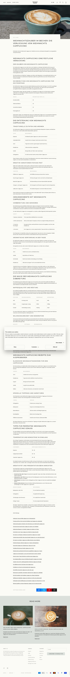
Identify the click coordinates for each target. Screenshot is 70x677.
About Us (41, 653)
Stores (41, 659)
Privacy (29, 655)
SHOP (4, 2)
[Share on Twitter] (44, 590)
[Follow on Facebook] (4, 668)
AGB (29, 653)
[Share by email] (54, 590)
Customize (34, 347)
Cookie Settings (31, 657)
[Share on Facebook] (38, 590)
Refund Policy (31, 659)
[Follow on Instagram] (7, 668)
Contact (41, 655)
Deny (15, 347)
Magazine (42, 651)
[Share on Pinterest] (49, 590)
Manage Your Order (32, 663)
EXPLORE (9, 2)
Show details (59, 342)
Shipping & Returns (32, 661)
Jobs (40, 657)
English (11, 672)
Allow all (55, 347)
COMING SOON (15, 2)
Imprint (29, 651)
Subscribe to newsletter (56, 653)
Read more (5, 636)
